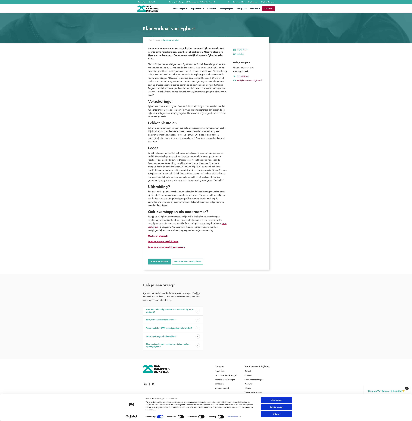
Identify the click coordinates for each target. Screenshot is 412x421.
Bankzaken (219, 384)
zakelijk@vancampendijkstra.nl (249, 80)
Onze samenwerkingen (254, 380)
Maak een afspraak (159, 261)
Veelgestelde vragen (253, 392)
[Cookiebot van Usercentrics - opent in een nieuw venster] (131, 416)
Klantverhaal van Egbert (171, 40)
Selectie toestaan (276, 407)
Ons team (248, 375)
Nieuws (157, 40)
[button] (229, 2)
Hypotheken (220, 371)
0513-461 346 (242, 76)
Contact (268, 8)
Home (151, 40)
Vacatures (249, 384)
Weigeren (276, 414)
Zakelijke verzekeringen (225, 380)
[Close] (407, 388)
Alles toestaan (276, 400)
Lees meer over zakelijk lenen (187, 261)
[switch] (181, 416)
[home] (148, 8)
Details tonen (233, 417)
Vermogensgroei (222, 388)
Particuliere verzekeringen (226, 375)
